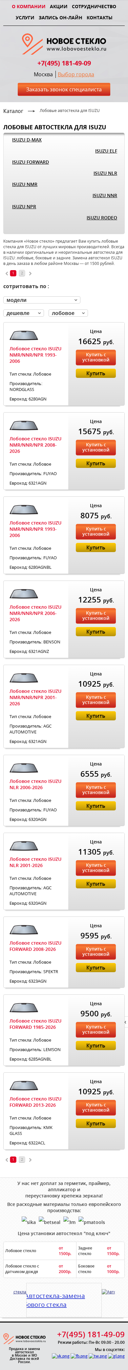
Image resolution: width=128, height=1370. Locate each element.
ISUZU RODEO (102, 217)
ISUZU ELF (106, 151)
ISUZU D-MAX (27, 140)
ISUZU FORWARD (30, 162)
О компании (29, 6)
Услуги (25, 17)
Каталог (13, 111)
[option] (64, 1297)
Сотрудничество (94, 6)
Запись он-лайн (60, 17)
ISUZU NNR (105, 195)
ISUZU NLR (105, 173)
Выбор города (76, 74)
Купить (95, 373)
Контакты (100, 17)
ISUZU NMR (24, 184)
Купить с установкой (95, 357)
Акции (59, 6)
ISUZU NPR (24, 206)
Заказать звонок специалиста (64, 89)
